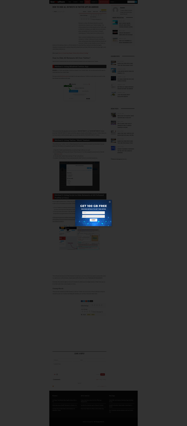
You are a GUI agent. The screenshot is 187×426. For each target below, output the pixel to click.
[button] (109, 201)
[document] (93, 213)
